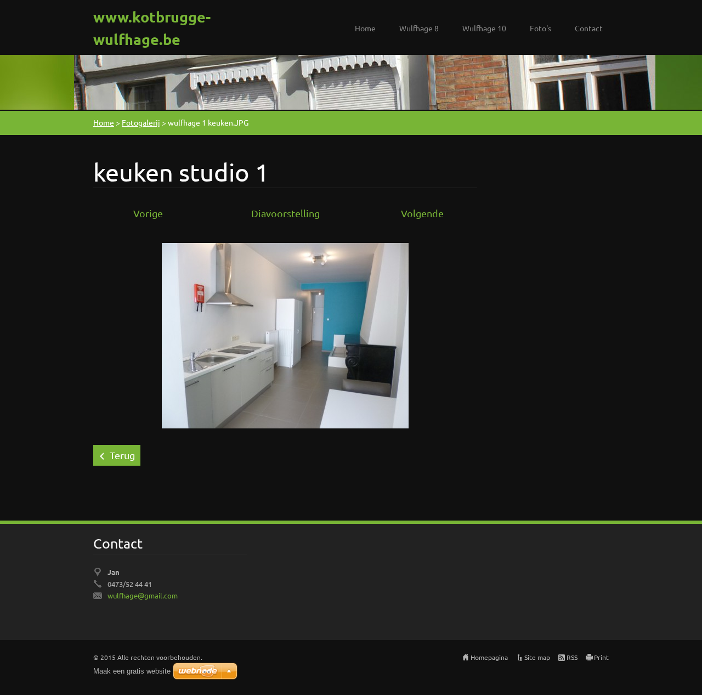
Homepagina (489, 657)
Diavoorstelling (285, 213)
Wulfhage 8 (419, 28)
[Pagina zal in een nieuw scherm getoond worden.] (285, 334)
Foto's (540, 28)
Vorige (148, 213)
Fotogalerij (141, 122)
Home (365, 28)
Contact (589, 28)
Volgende (422, 213)
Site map (537, 657)
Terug (122, 455)
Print (601, 657)
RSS (572, 657)
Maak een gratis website (132, 671)
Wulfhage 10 (484, 28)
